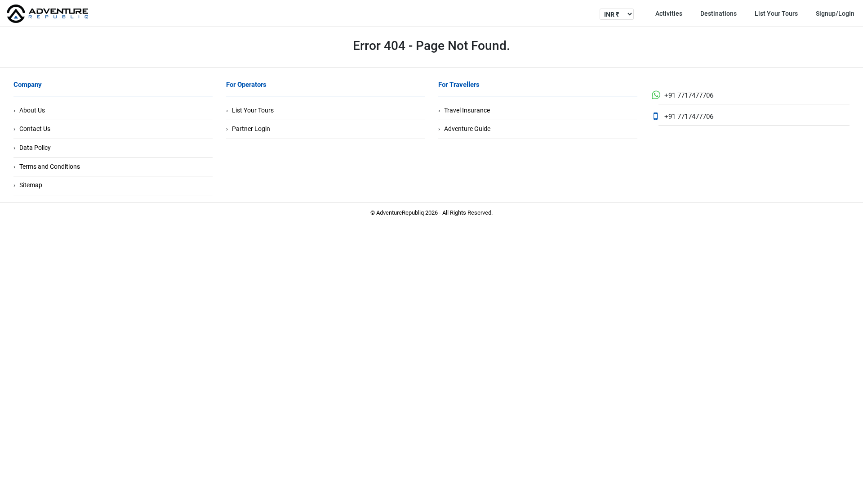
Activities (668, 13)
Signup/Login (835, 13)
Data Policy (35, 147)
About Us (32, 110)
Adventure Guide (467, 128)
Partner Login (251, 128)
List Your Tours (776, 13)
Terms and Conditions (49, 166)
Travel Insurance (467, 110)
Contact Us (34, 128)
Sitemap (30, 185)
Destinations (718, 13)
